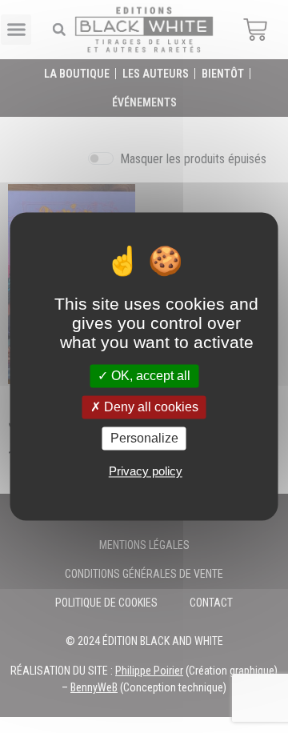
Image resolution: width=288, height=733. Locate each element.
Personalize (144, 438)
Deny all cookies (149, 407)
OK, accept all (149, 376)
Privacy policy (145, 472)
